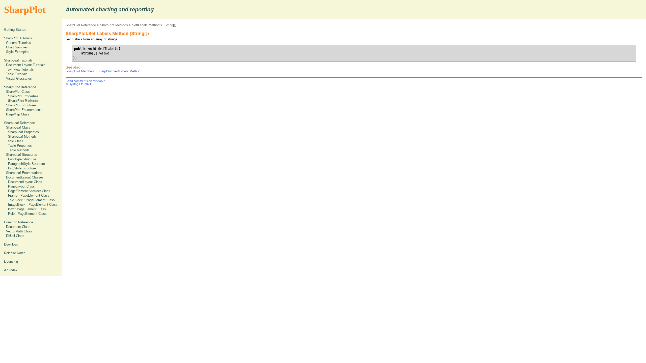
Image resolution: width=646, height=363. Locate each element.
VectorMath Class (19, 231)
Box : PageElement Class (27, 209)
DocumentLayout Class (25, 182)
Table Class (14, 141)
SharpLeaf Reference (19, 123)
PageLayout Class (21, 186)
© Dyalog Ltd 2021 (78, 84)
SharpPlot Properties (23, 96)
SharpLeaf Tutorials (18, 60)
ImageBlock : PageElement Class (33, 204)
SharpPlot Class (18, 92)
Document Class (18, 227)
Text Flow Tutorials (20, 69)
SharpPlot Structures (21, 105)
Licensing (11, 261)
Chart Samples (17, 47)
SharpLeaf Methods (22, 136)
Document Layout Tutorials (25, 65)
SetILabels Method (145, 25)
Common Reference (18, 222)
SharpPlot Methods (114, 25)
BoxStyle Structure (22, 168)
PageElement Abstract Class (29, 191)
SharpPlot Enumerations (24, 110)
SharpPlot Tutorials (18, 38)
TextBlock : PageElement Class (31, 200)
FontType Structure (22, 159)
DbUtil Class (15, 236)
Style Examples (17, 52)
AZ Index (10, 270)
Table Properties (20, 145)
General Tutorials (18, 43)
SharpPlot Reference (81, 25)
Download (11, 244)
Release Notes (14, 253)
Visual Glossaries (19, 78)
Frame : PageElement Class (28, 195)
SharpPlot (25, 9)
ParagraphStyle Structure (26, 164)
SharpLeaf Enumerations (24, 173)
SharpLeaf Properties (23, 132)
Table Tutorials (17, 74)
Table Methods (19, 150)
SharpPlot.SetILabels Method (118, 71)
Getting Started (15, 30)
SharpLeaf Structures (21, 155)
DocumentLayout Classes (25, 177)
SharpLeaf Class (18, 127)
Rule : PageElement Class (27, 214)
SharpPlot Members (80, 71)
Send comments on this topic (85, 81)
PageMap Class (17, 114)
